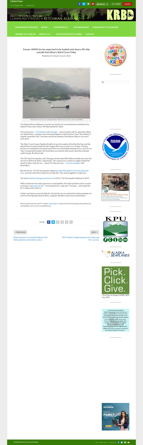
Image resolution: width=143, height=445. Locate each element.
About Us (44, 34)
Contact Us (30, 5)
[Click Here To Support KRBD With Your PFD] (115, 280)
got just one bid (37, 186)
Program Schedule (26, 27)
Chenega (53, 132)
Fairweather (41, 132)
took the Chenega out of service (41, 178)
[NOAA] (115, 147)
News (44, 27)
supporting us (53, 203)
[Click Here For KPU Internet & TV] (115, 229)
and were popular (73, 163)
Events (90, 34)
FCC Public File (17, 5)
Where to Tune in (25, 34)
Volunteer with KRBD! (69, 34)
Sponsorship (81, 27)
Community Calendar (105, 27)
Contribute (61, 27)
